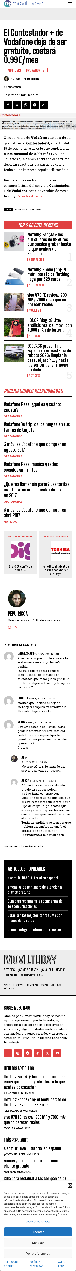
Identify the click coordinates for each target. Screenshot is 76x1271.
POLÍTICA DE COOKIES (11, 1263)
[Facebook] (8, 105)
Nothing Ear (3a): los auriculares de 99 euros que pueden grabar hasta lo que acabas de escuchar (49, 244)
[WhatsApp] (26, 105)
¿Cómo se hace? (14, 1154)
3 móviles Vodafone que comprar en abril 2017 (35, 512)
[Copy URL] (44, 105)
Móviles (34, 310)
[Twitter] (17, 105)
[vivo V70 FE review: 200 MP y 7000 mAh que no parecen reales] (14, 302)
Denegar (38, 1242)
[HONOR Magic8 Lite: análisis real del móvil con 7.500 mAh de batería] (14, 327)
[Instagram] (9, 626)
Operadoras (13, 416)
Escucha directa (30, 196)
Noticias (34, 336)
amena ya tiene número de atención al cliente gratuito (34, 1163)
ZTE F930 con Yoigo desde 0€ (20, 568)
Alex (24, 757)
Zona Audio (35, 259)
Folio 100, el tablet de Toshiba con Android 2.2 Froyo (56, 570)
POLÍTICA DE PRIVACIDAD (36, 1263)
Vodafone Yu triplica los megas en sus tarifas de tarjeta (37, 427)
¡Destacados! (37, 285)
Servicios (21, 210)
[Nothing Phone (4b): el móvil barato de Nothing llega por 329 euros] (14, 276)
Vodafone (36, 210)
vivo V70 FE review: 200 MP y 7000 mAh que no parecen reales (47, 299)
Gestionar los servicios (38, 1221)
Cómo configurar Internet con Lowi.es (35, 929)
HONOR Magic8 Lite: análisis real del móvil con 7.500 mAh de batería (49, 325)
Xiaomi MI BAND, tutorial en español (33, 878)
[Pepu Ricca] (7, 78)
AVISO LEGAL (62, 1263)
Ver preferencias (38, 1253)
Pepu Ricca (31, 79)
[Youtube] (57, 1053)
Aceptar (38, 1232)
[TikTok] (38, 1053)
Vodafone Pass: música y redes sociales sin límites (31, 467)
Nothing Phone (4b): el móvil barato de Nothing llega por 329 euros (48, 274)
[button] (70, 1186)
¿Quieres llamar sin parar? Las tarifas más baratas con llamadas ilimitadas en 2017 (36, 489)
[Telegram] (35, 105)
